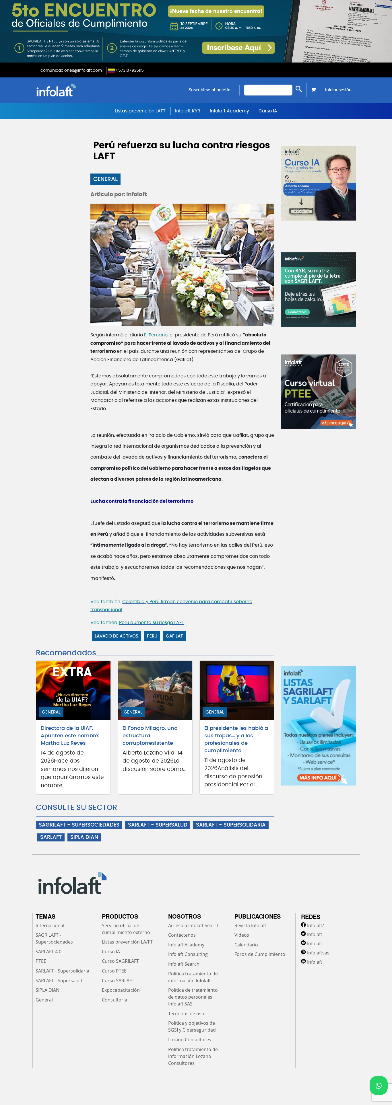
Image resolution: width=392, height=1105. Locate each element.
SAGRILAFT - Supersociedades (54, 938)
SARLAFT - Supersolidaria (62, 971)
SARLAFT (51, 837)
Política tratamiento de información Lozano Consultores (193, 1056)
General (105, 179)
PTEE (41, 961)
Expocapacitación (121, 990)
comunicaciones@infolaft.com (71, 71)
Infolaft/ (315, 925)
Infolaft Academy (229, 111)
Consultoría (114, 1000)
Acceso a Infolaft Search (194, 925)
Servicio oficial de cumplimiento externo (126, 929)
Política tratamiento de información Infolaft (193, 977)
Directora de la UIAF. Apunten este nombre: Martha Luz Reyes (70, 736)
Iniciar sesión (338, 90)
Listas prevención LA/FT (127, 942)
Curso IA (268, 111)
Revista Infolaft (250, 925)
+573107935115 (129, 71)
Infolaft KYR (187, 111)
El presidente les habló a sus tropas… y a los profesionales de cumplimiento (236, 739)
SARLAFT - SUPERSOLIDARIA (231, 825)
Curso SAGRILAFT (120, 961)
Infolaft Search (183, 964)
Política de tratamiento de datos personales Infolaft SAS (193, 997)
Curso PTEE (114, 971)
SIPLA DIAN (84, 837)
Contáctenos (182, 935)
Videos (241, 935)
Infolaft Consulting (188, 954)
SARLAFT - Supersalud (59, 980)
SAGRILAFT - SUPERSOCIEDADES (79, 825)
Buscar (298, 89)
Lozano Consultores (189, 1039)
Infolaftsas (318, 953)
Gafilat (174, 636)
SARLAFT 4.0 (48, 951)
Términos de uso (186, 1013)
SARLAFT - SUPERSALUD (157, 825)
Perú (152, 636)
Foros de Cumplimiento (259, 954)
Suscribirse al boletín (209, 90)
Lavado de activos (116, 636)
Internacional (50, 925)
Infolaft (314, 934)
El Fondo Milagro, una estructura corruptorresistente (150, 736)
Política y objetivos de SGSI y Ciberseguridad (192, 1026)
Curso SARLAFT (118, 980)
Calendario (246, 945)
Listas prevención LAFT (140, 111)
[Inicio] (85, 90)
